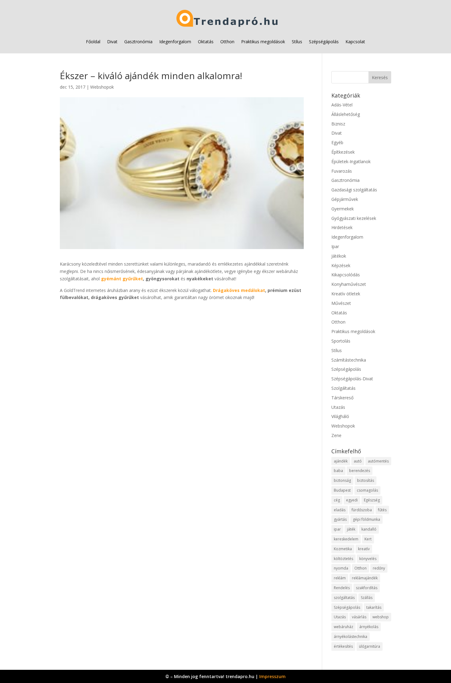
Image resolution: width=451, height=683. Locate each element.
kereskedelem (346, 539)
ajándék (341, 461)
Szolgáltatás (343, 388)
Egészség (372, 500)
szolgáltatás (344, 597)
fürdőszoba (362, 509)
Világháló (340, 416)
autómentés (378, 461)
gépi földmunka (366, 519)
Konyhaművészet (348, 284)
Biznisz (338, 124)
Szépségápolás (324, 41)
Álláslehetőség (345, 114)
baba (338, 470)
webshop (380, 617)
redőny (379, 568)
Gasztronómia (138, 41)
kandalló (368, 529)
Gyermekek (342, 209)
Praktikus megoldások (263, 41)
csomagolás (367, 490)
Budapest (342, 490)
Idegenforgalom (175, 41)
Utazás (338, 407)
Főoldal (93, 41)
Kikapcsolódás (345, 275)
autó (358, 461)
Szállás (366, 597)
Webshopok (102, 87)
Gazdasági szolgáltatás (354, 190)
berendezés (359, 470)
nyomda (341, 568)
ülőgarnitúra (369, 646)
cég (337, 500)
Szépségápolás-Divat (352, 379)
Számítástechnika (348, 360)
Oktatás (206, 41)
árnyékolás (368, 626)
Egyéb (337, 142)
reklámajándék (365, 578)
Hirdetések (342, 227)
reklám (340, 578)
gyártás (340, 519)
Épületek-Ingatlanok (351, 161)
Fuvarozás (341, 171)
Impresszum (272, 676)
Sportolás (340, 341)
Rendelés (342, 587)
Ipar (335, 246)
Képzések (340, 265)
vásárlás (359, 617)
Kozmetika (343, 548)
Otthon (227, 41)
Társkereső (342, 398)
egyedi (352, 500)
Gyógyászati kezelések (353, 218)
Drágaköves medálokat (239, 290)
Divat (112, 41)
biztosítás (365, 480)
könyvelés (367, 558)
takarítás (373, 607)
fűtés (382, 509)
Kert (368, 539)
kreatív (364, 548)
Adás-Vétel (342, 105)
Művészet (341, 303)
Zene (336, 435)
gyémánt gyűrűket (122, 279)
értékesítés (343, 646)
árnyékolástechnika (350, 636)
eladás (339, 509)
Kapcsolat (355, 41)
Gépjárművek (344, 199)
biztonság (342, 480)
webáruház (343, 626)
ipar (337, 529)
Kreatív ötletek (345, 294)
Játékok (338, 256)
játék (351, 529)
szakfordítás (366, 587)
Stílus (297, 41)
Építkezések (343, 152)
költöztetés (343, 558)
